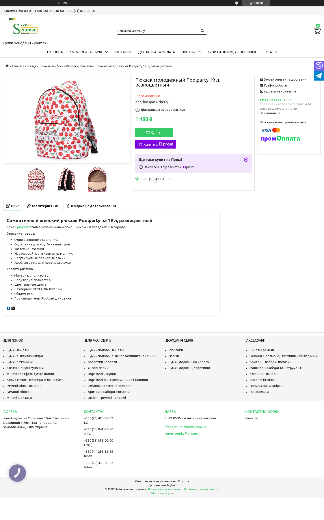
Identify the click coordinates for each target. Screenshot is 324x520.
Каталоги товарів (85, 52)
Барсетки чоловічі (102, 362)
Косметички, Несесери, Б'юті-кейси (35, 380)
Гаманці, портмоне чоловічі (109, 386)
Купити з (150, 144)
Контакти (123, 52)
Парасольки (259, 392)
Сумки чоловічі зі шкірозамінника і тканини (122, 356)
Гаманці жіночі (18, 392)
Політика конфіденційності (201, 489)
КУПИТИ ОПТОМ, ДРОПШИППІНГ (233, 52)
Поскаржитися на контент (165, 489)
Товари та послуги (25, 66)
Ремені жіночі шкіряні (24, 386)
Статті (271, 52)
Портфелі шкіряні (102, 374)
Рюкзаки (48, 66)
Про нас (189, 52)
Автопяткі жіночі (263, 380)
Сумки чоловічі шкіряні (106, 350)
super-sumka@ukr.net (181, 433)
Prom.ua (183, 481)
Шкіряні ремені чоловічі (107, 397)
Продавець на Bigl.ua (162, 485)
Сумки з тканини (20, 362)
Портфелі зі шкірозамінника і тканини (118, 380)
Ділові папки (98, 368)
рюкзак (23, 227)
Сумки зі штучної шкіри (25, 356)
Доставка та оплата (156, 52)
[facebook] (8, 309)
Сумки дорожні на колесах (189, 362)
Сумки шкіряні (18, 350)
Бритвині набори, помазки (109, 392)
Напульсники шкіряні (266, 386)
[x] (13, 309)
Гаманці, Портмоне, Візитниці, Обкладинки (284, 356)
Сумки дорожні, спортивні (189, 368)
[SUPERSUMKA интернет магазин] (25, 27)
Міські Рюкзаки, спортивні (75, 66)
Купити (156, 133)
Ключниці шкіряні (264, 374)
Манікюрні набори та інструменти (276, 368)
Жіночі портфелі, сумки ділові (30, 374)
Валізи (174, 356)
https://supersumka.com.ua (185, 427)
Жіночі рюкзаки (19, 397)
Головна (55, 52)
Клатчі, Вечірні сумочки (25, 368)
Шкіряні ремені (262, 350)
